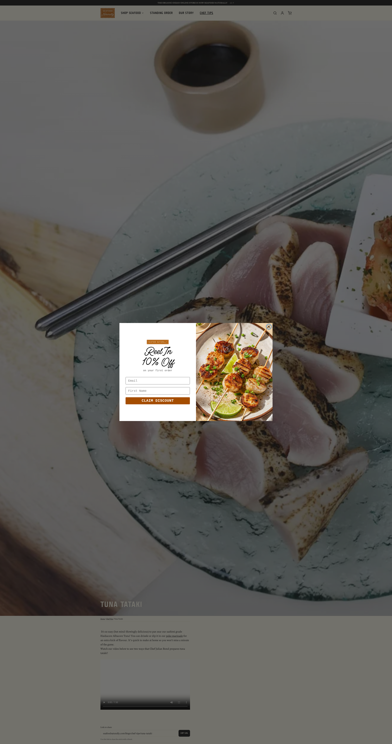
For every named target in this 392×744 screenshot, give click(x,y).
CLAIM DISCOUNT (158, 401)
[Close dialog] (268, 326)
